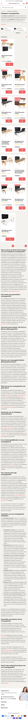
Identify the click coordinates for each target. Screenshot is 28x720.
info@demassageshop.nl (8, 696)
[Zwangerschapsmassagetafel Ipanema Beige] (7, 132)
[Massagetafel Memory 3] (7, 161)
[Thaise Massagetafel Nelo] (20, 103)
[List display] (26, 37)
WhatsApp (6, 683)
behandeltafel (4, 323)
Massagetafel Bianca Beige (7, 56)
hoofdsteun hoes (4, 500)
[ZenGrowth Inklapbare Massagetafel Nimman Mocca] (20, 161)
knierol (12, 464)
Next (26, 246)
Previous (13, 246)
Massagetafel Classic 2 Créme (7, 200)
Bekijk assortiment (2, 3)
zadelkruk (10, 407)
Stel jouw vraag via (9, 698)
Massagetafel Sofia (20, 84)
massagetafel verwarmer (14, 291)
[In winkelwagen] (9, 64)
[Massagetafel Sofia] (20, 75)
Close (14, 702)
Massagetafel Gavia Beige (7, 85)
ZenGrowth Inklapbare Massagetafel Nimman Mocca (19, 172)
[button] (1, 1)
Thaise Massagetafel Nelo (20, 113)
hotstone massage (21, 395)
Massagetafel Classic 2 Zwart (7, 113)
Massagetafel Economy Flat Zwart (19, 200)
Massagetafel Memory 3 (6, 171)
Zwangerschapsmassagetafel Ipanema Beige (6, 143)
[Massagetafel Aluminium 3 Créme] (8, 220)
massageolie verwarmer (8, 650)
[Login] (23, 3)
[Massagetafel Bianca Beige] (7, 46)
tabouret (3, 407)
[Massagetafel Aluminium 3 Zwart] (20, 132)
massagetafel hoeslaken (18, 495)
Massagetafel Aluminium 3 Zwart (19, 142)
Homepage (3, 11)
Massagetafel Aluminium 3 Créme (7, 231)
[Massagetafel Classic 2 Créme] (7, 190)
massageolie (8, 395)
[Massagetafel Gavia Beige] (7, 75)
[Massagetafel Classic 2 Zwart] (7, 103)
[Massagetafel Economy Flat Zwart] (20, 190)
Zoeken (25, 7)
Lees (3, 24)
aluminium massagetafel (8, 428)
